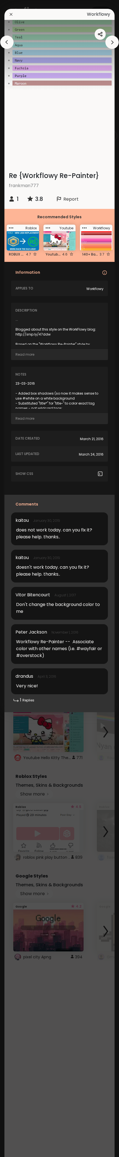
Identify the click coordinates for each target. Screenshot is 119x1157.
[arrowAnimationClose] (7, 42)
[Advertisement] (61, 124)
